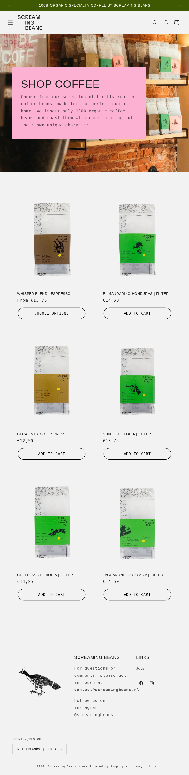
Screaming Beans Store (68, 766)
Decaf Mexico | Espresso (42, 434)
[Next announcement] (179, 5)
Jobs (140, 668)
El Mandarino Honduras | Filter (136, 294)
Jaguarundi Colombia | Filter (133, 575)
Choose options (51, 313)
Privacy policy (143, 766)
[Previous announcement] (9, 5)
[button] (10, 22)
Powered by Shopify (107, 766)
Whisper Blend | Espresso (44, 294)
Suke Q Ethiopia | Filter (127, 434)
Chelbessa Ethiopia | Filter (45, 575)
